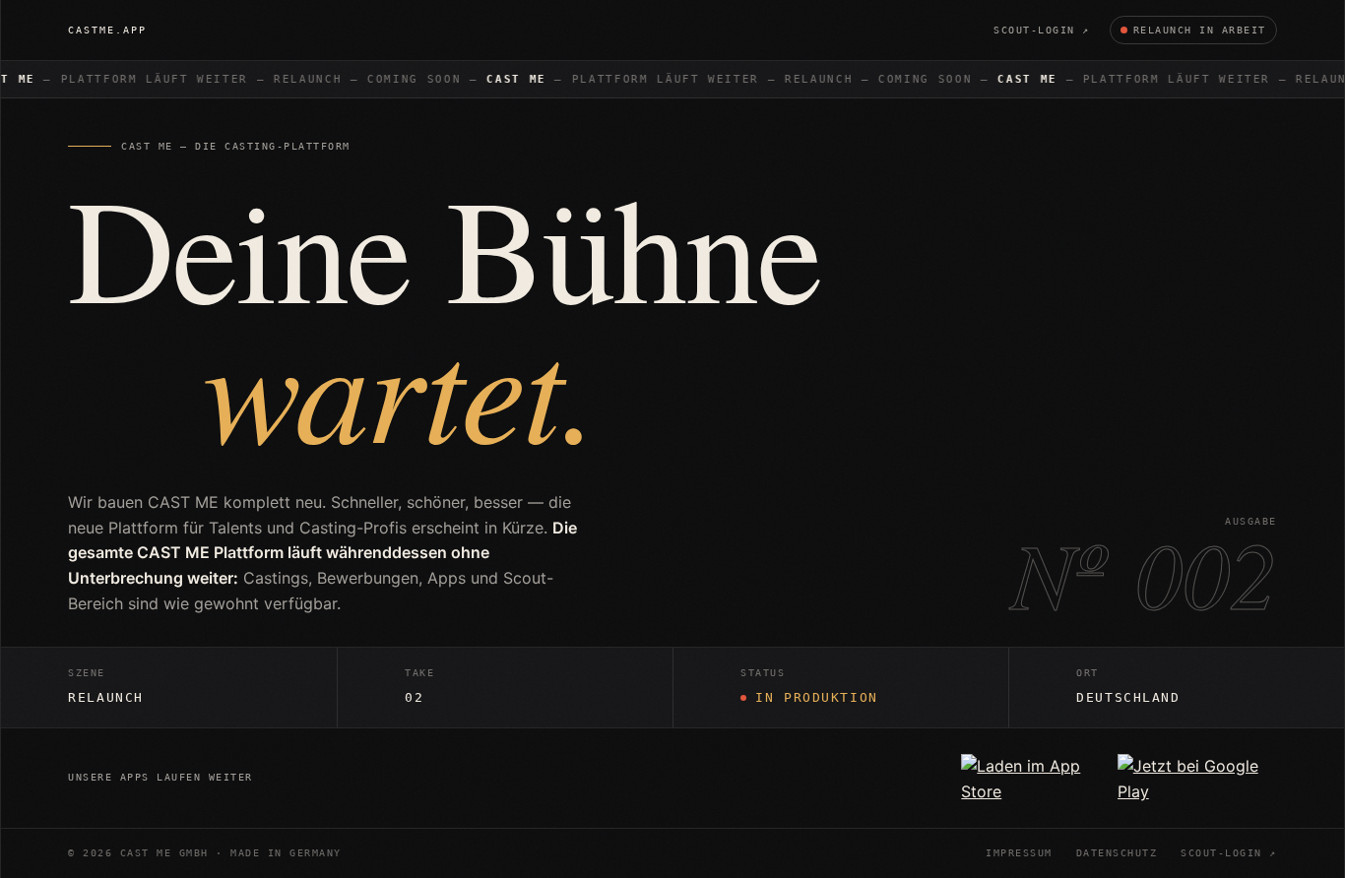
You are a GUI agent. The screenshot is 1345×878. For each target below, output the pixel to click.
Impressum (1019, 853)
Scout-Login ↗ (1041, 30)
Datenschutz (1117, 853)
